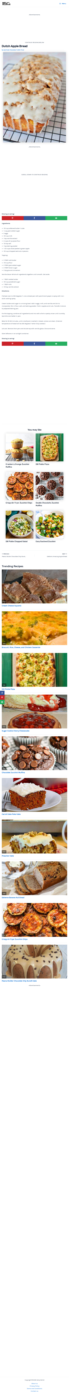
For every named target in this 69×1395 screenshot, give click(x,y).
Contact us (34, 1391)
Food (22, 50)
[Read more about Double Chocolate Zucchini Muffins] (49, 486)
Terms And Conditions (34, 1388)
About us (34, 1383)
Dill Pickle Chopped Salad (16, 541)
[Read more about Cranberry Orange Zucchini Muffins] (19, 447)
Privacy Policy (34, 1386)
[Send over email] (56, 218)
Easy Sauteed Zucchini (45, 541)
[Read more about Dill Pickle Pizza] (49, 447)
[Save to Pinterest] (13, 218)
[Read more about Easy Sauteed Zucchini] (49, 524)
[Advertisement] (34, 28)
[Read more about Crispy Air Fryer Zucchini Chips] (19, 486)
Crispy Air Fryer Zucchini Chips (19, 503)
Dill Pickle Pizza (42, 464)
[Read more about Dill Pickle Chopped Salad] (19, 524)
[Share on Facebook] (34, 218)
